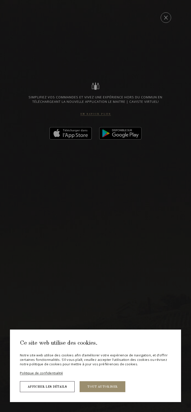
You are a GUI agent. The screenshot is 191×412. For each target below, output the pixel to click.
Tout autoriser (102, 386)
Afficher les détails (47, 386)
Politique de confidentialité (41, 373)
